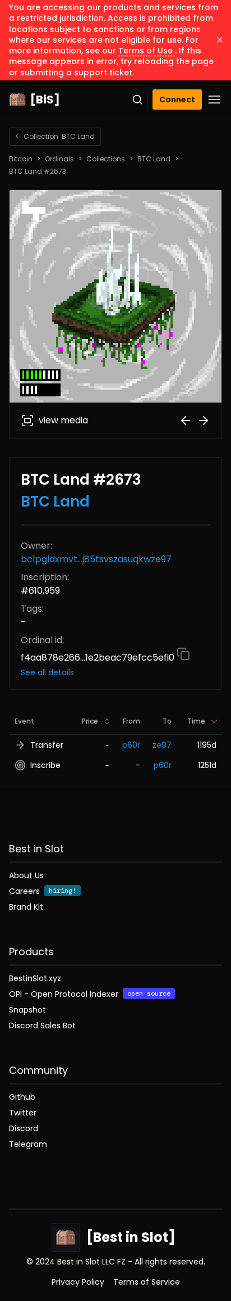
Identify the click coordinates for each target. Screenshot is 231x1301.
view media (63, 420)
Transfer (46, 745)
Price (90, 721)
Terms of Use (146, 50)
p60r (131, 745)
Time (196, 721)
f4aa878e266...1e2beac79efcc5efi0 (99, 657)
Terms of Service (146, 1282)
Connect (177, 99)
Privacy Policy (78, 1282)
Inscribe (45, 765)
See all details (47, 672)
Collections (105, 159)
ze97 (162, 745)
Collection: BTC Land (55, 136)
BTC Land (153, 159)
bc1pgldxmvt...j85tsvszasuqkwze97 (96, 559)
